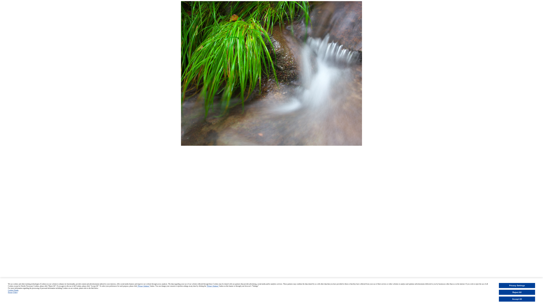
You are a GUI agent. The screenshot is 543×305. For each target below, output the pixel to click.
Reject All (517, 292)
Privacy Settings (517, 285)
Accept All (517, 299)
